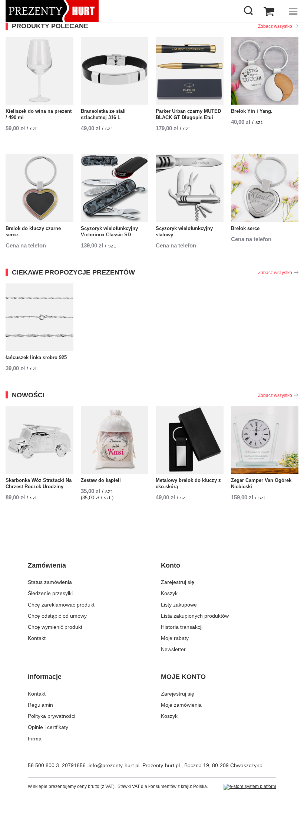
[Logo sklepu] (52, 11)
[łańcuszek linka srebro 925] (39, 317)
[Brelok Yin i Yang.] (265, 71)
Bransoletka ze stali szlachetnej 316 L (103, 114)
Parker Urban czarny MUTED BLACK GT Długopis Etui (188, 114)
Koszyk (169, 593)
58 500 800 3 (43, 765)
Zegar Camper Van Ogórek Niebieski (261, 483)
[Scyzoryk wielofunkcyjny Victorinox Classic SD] (115, 188)
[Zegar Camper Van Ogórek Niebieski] (265, 440)
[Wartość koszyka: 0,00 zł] (269, 11)
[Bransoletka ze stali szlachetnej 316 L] (115, 71)
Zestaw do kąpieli (101, 480)
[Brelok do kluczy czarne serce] (39, 188)
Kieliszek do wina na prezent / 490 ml (39, 114)
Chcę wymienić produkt (55, 627)
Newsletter (173, 649)
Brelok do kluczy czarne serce (33, 231)
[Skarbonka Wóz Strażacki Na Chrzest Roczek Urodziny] (39, 440)
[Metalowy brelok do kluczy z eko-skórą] (190, 440)
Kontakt (37, 638)
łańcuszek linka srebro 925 (36, 357)
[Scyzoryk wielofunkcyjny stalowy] (190, 188)
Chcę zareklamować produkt (61, 605)
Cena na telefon (26, 245)
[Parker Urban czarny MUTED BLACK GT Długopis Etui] (190, 71)
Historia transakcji (181, 627)
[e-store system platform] (250, 787)
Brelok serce (245, 228)
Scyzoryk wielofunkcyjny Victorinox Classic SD (109, 231)
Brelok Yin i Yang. (251, 111)
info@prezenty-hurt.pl (114, 765)
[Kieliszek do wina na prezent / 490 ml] (39, 71)
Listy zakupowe (179, 605)
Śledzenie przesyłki (50, 593)
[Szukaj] (248, 11)
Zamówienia (47, 565)
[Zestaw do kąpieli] (115, 440)
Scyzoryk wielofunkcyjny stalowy (184, 231)
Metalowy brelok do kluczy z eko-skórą (188, 483)
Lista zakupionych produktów (195, 616)
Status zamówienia (50, 582)
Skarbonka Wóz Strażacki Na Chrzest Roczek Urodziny (39, 483)
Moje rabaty (175, 638)
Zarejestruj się (177, 582)
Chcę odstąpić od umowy (57, 616)
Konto (170, 565)
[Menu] (293, 11)
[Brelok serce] (265, 188)
